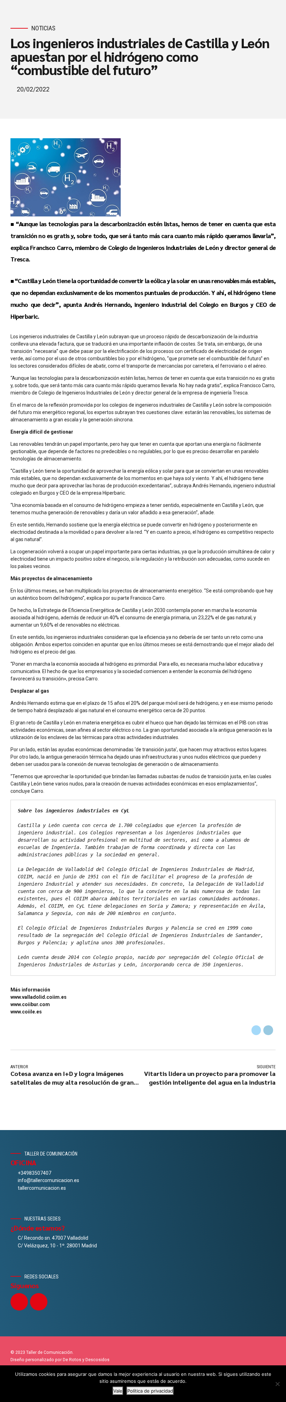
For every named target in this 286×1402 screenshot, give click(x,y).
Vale (117, 1391)
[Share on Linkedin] (268, 1030)
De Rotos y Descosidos (86, 1359)
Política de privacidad (150, 1391)
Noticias (43, 28)
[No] (277, 1383)
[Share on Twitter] (256, 1030)
